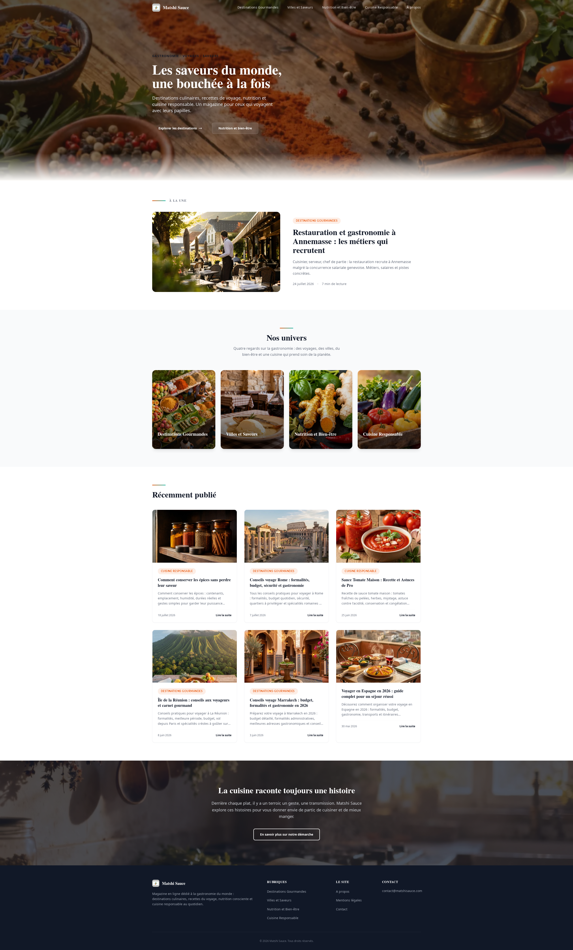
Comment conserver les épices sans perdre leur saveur (194, 582)
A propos (342, 891)
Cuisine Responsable (381, 7)
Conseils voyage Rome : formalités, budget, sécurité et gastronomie (280, 582)
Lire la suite (223, 615)
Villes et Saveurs (300, 7)
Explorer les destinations (177, 128)
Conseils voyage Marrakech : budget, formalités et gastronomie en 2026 (281, 702)
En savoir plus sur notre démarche (286, 834)
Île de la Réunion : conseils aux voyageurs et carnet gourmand (193, 702)
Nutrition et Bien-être (339, 7)
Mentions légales (349, 900)
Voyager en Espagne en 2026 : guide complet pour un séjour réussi (372, 693)
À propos (414, 7)
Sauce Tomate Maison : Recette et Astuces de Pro (378, 582)
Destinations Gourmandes (257, 7)
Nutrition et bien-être (235, 128)
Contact (341, 909)
